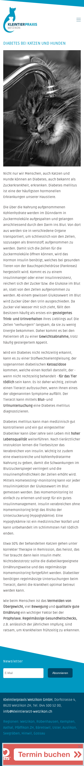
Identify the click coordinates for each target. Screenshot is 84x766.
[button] (78, 20)
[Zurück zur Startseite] (20, 20)
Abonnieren (60, 673)
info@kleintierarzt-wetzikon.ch (27, 711)
